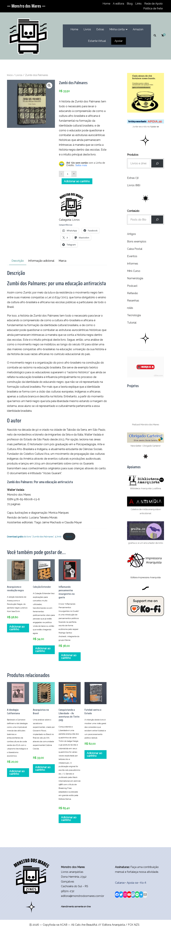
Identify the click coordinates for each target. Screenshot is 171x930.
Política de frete (153, 8)
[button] (49, 85)
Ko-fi (143, 882)
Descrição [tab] (18, 260)
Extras (100, 29)
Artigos (131, 234)
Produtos (132, 154)
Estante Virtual (97, 40)
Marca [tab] (62, 260)
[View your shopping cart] (162, 35)
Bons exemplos (136, 241)
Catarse (120, 882)
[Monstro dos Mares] (71, 204)
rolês (130, 307)
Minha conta (117, 29)
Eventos (132, 256)
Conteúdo (133, 210)
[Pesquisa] (157, 163)
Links (138, 3)
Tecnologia (134, 315)
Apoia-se (154, 126)
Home (106, 3)
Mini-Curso (133, 271)
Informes (132, 263)
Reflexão (132, 293)
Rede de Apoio (153, 3)
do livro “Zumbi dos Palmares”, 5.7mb (34, 536)
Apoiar (119, 40)
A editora (118, 3)
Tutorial (131, 322)
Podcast (132, 285)
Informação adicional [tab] (41, 260)
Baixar (69, 536)
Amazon (138, 29)
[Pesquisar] (157, 219)
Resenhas (133, 300)
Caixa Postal (134, 248)
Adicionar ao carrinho (77, 181)
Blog (130, 3)
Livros (87, 29)
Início (10, 75)
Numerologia (135, 278)
